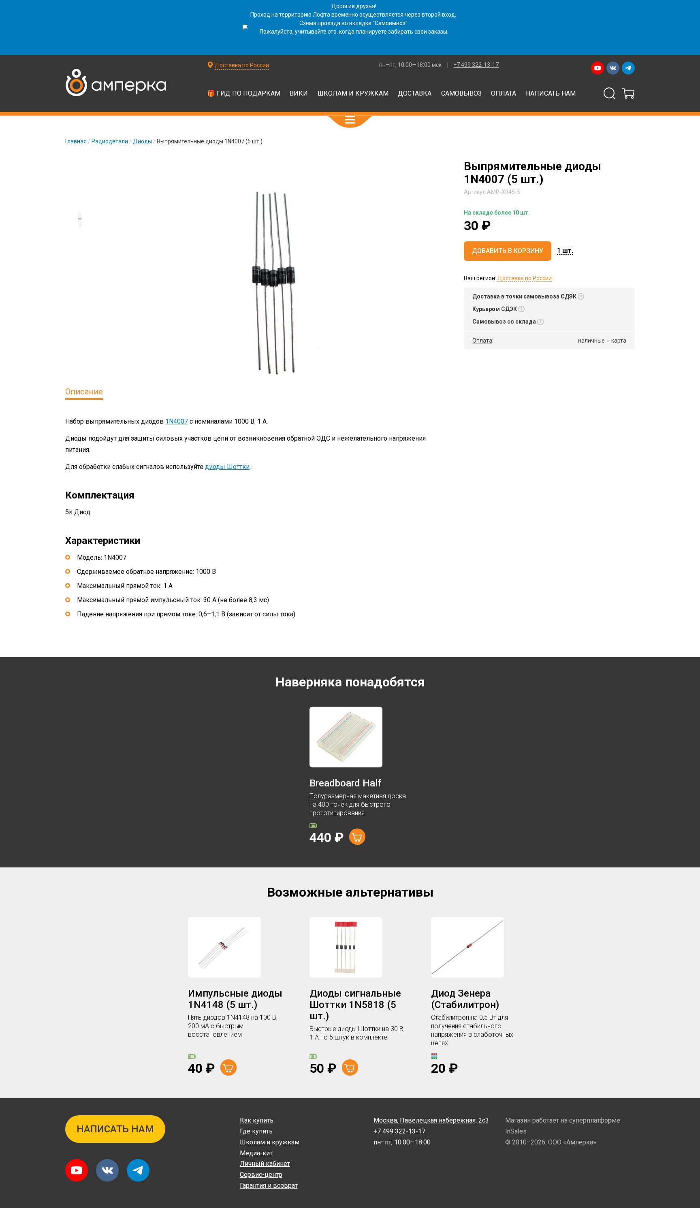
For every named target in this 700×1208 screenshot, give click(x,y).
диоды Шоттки (227, 467)
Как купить (256, 1120)
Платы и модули (316, 84)
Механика (309, 103)
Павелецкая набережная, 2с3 (431, 1120)
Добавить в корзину (507, 251)
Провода (260, 103)
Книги (464, 103)
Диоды (142, 141)
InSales (516, 1131)
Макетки (534, 84)
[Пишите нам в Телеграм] (628, 68)
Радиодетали (480, 84)
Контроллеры (248, 84)
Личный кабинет (265, 1164)
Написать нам (551, 93)
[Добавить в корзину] (357, 837)
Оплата (503, 93)
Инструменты (413, 103)
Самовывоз (461, 93)
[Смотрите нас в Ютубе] (597, 68)
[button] (350, 120)
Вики (299, 93)
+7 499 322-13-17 (476, 65)
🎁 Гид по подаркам (243, 93)
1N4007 (176, 421)
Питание (358, 103)
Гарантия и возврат (269, 1185)
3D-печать (154, 103)
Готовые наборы (179, 84)
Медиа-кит (256, 1153)
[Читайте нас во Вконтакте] (612, 68)
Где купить (256, 1131)
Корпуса (506, 103)
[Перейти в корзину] (628, 93)
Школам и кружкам (353, 93)
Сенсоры (376, 84)
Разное (550, 103)
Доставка (414, 93)
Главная (76, 141)
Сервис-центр (261, 1174)
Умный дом (208, 103)
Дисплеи (425, 84)
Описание (84, 391)
